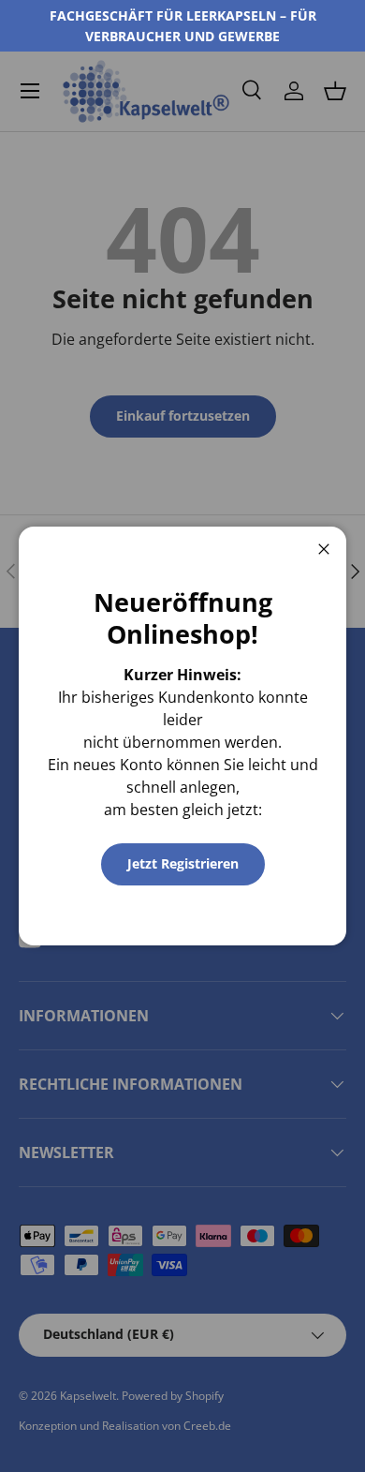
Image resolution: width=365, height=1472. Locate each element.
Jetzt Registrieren (183, 863)
